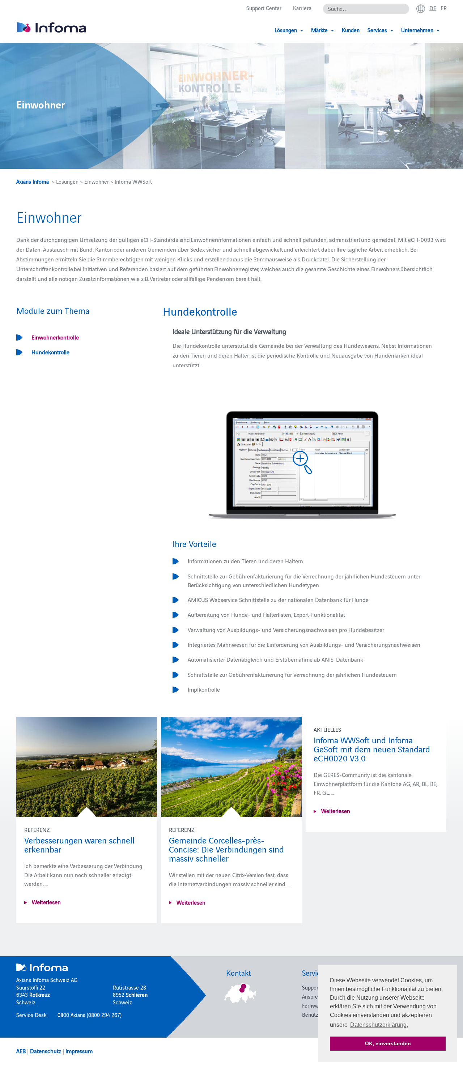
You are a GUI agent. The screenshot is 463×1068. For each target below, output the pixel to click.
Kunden (351, 30)
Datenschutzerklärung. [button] (379, 1025)
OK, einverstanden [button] (388, 1043)
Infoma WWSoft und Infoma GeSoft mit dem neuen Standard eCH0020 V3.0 (372, 749)
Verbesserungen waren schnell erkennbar (79, 844)
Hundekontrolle (50, 352)
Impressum (79, 1051)
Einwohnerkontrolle (55, 337)
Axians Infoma (32, 181)
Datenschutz (45, 1051)
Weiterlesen (45, 902)
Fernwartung (316, 1005)
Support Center (263, 8)
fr (444, 8)
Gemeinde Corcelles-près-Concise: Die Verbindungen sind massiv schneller (226, 849)
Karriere (302, 8)
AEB (21, 1051)
